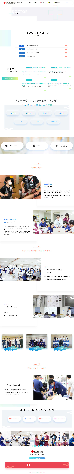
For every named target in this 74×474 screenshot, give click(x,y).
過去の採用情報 (57, 2)
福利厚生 (49, 2)
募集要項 (35, 2)
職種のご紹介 (42, 2)
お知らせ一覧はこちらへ (8, 78)
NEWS (29, 2)
